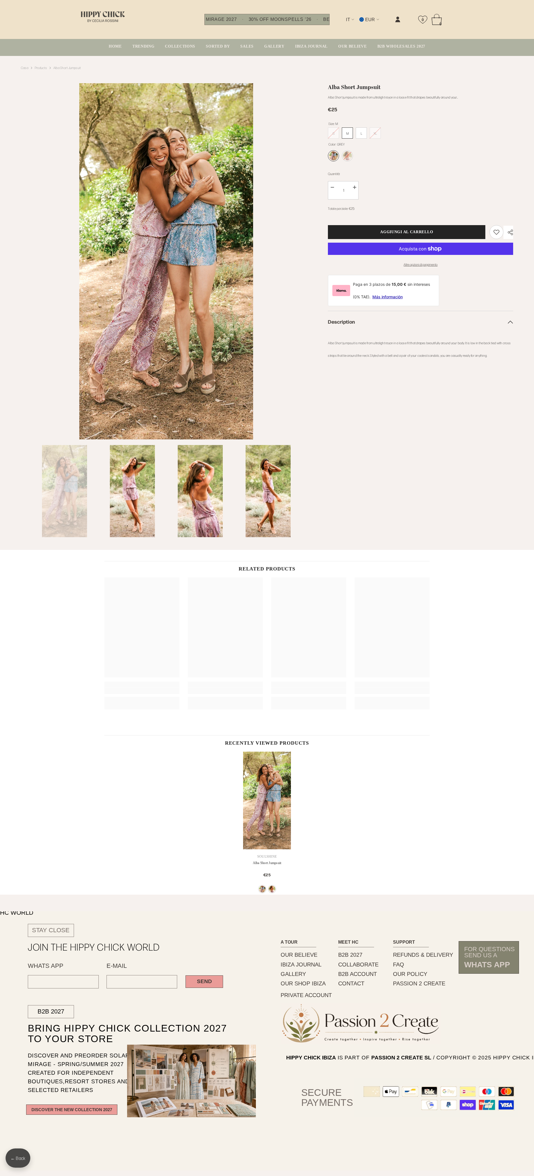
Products (41, 68)
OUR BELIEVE (299, 955)
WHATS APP (45, 966)
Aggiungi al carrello (406, 232)
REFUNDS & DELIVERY (423, 955)
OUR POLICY (410, 974)
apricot (272, 889)
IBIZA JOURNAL (301, 964)
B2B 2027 (51, 1011)
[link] (340, 24)
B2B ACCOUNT (357, 974)
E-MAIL (117, 966)
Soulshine (267, 856)
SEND (204, 981)
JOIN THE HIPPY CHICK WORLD (94, 947)
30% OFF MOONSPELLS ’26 (280, 19)
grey (262, 889)
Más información (387, 296)
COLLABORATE (358, 964)
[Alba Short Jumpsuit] (267, 800)
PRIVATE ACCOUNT (306, 995)
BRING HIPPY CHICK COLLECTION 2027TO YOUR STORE (116, 1033)
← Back (18, 1158)
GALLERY (293, 974)
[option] (166, 261)
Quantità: (334, 174)
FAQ (398, 964)
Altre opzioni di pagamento (420, 264)
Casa (24, 68)
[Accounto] (397, 19)
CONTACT (351, 983)
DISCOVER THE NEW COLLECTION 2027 (71, 1109)
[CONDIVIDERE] (508, 232)
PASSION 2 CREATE (419, 983)
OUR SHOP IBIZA (303, 983)
